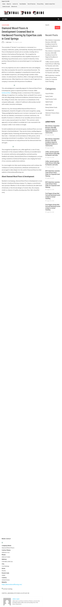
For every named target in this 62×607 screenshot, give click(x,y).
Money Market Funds (51, 107)
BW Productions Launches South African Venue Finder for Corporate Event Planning (52, 173)
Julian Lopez (9, 42)
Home (3, 4)
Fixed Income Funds (51, 99)
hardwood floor (6, 93)
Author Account (6, 6)
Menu (5, 19)
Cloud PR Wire (5, 25)
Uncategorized (49, 110)
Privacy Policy (40, 4)
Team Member (22, 4)
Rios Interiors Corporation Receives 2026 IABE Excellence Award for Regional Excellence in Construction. (52, 44)
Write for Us (14, 6)
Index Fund (48, 104)
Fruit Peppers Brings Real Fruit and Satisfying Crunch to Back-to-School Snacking (52, 196)
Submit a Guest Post (50, 4)
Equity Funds (49, 96)
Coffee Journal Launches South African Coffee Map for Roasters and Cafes (52, 64)
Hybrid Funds (49, 102)
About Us (9, 4)
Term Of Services (31, 4)
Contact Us (15, 4)
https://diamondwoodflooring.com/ (12, 584)
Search (47, 25)
